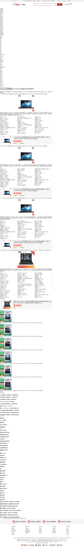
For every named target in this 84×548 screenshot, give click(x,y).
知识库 (23, 518)
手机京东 (53, 0)
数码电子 (1, 26)
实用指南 (1, 8)
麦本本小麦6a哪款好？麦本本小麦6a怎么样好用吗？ (10, 517)
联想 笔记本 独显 (3, 488)
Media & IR (69, 537)
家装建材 (1, 67)
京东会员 (43, 0)
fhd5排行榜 (2, 438)
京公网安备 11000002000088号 (24, 539)
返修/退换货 (54, 531)
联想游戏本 (2, 422)
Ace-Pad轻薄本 (3, 420)
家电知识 (1, 18)
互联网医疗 (2, 34)
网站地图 (17, 518)
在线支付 (40, 529)
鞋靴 (0, 77)
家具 (0, 65)
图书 (0, 83)
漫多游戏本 (2, 418)
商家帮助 (29, 537)
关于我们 (14, 537)
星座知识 (1, 30)
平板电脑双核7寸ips (4, 475)
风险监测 (52, 537)
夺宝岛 (67, 528)
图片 (25, 518)
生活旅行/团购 (14, 530)
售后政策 (54, 528)
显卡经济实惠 (2, 486)
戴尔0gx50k (2, 492)
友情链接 (41, 537)
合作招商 (26, 537)
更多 (0, 15)
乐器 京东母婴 (2, 54)
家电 (0, 52)
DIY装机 (67, 529)
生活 (0, 41)
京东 (20, 5)
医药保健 (1, 78)
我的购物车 (68, 4)
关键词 (6, 518)
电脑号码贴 (2, 466)
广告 (0, 55)
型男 (0, 48)
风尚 (0, 42)
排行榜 (9, 518)
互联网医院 (2, 33)
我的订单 (34, 0)
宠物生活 (1, 59)
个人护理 (1, 62)
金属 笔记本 (2, 455)
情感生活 (1, 29)
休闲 (0, 53)
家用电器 (1, 56)
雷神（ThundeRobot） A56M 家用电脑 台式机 (9, 408)
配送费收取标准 (27, 531)
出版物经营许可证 (35, 540)
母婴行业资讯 (2, 84)
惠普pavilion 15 (3, 453)
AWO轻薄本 (2, 497)
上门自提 (26, 528)
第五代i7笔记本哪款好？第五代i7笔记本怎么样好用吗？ (10, 510)
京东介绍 (1, 86)
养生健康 (1, 22)
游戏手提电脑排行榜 (4, 445)
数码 (0, 44)
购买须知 (1, 12)
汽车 (0, 50)
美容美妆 (1, 19)
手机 (0, 40)
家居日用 (1, 64)
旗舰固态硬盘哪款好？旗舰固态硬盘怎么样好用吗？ (10, 503)
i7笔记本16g (2, 477)
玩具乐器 (1, 76)
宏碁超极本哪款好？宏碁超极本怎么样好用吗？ (9, 514)
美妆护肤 (1, 71)
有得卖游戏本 (2, 426)
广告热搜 (20, 518)
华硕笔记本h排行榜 (3, 449)
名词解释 (1, 10)
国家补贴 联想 (2, 470)
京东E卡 (67, 531)
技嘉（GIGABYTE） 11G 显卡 (6, 405)
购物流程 (13, 528)
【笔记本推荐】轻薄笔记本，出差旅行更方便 (8, 403)
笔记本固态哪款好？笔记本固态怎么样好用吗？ (9, 506)
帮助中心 (1, 17)
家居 (0, 51)
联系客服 (13, 534)
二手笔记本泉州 (3, 459)
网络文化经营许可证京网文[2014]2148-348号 (46, 540)
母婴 (0, 72)
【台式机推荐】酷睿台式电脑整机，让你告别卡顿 (9, 410)
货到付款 (40, 528)
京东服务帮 (2, 28)
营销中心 (33, 537)
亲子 (0, 43)
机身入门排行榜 (3, 430)
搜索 (60, 4)
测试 (0, 85)
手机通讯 (1, 82)
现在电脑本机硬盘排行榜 (4, 441)
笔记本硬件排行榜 (3, 443)
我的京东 (38, 0)
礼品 (0, 70)
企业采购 (48, 0)
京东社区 (48, 537)
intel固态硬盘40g (3, 464)
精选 (0, 38)
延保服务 (67, 530)
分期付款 (40, 530)
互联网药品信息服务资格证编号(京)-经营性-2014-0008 (47, 539)
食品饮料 (1, 75)
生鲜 (0, 74)
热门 (0, 39)
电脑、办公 (2, 60)
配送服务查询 (27, 530)
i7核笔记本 (2, 490)
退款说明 (54, 530)
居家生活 (1, 20)
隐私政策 (56, 537)
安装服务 (1, 9)
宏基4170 (2, 481)
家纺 (0, 63)
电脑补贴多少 (2, 495)
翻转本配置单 (2, 462)
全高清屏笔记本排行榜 (4, 436)
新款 (4, 518)
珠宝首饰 (1, 81)
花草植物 (1, 32)
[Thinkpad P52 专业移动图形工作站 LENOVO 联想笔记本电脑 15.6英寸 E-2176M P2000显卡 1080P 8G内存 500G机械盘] (26, 155)
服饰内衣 (1, 61)
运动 (0, 49)
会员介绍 (13, 529)
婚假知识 (1, 31)
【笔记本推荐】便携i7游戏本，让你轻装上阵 (8, 397)
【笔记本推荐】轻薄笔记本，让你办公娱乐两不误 (9, 414)
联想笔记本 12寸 (3, 457)
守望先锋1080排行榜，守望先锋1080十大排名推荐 (9, 501)
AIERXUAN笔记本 (3, 424)
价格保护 (54, 529)
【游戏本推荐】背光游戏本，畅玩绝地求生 (8, 399)
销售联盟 (44, 537)
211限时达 (27, 529)
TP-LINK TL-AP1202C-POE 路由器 (7, 401)
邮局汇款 (40, 531)
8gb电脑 (1, 479)
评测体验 (1, 16)
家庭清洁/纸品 (2, 66)
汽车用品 (1, 73)
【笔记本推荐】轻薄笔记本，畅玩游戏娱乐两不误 (9, 412)
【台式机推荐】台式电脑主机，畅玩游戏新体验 (9, 394)
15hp (1, 468)
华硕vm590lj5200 (3, 484)
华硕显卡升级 (2, 499)
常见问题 (1, 11)
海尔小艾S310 (2, 473)
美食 (0, 45)
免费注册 (29, 0)
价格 (10, 518)
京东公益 (59, 537)
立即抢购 (1, 323)
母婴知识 (1, 23)
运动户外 (1, 27)
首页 (4, 87)
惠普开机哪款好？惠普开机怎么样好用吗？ (8, 508)
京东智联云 (13, 518)
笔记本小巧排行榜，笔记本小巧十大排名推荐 (8, 512)
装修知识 (1, 21)
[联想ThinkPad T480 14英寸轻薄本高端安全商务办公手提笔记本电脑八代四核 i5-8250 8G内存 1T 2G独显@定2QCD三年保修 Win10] (26, 259)
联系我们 (18, 537)
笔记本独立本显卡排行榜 (4, 432)
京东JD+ (67, 534)
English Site (64, 537)
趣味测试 (1, 37)
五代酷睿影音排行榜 (4, 447)
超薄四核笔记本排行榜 (4, 434)
